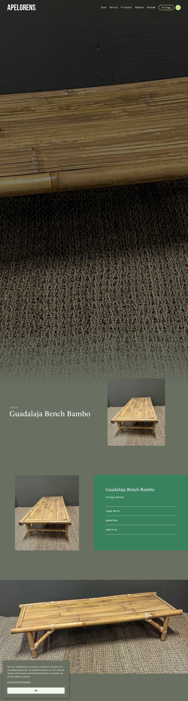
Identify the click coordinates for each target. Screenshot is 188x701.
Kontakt (151, 7)
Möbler (14, 407)
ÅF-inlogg (166, 7)
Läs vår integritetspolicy (19, 682)
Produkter (126, 7)
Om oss (113, 7)
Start (103, 7)
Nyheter (139, 7)
